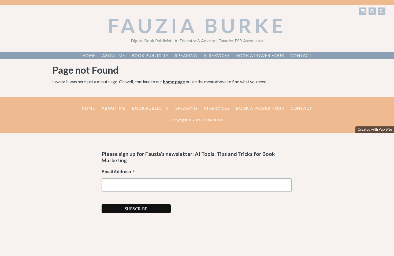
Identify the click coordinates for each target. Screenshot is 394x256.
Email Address (118, 172)
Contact (301, 55)
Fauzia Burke (197, 25)
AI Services (216, 55)
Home (89, 55)
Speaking (186, 55)
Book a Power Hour (260, 55)
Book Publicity (150, 55)
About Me (113, 55)
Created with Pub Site (375, 129)
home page (174, 81)
